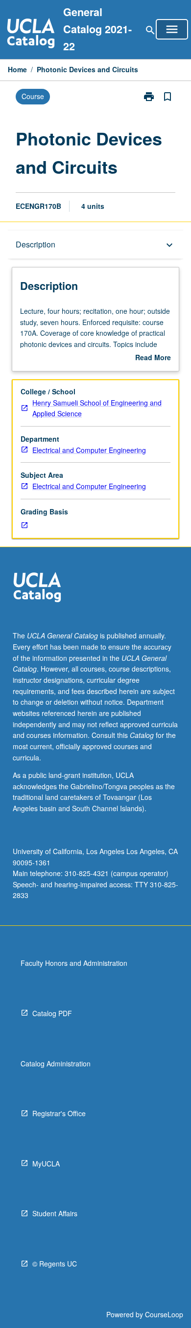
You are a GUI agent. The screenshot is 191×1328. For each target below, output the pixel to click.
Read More (153, 357)
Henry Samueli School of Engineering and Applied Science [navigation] (97, 408)
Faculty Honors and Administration (74, 963)
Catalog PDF (52, 1013)
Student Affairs (54, 1213)
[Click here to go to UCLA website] (37, 588)
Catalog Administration (56, 1063)
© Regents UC (54, 1263)
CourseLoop (164, 1314)
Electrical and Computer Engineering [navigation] (89, 450)
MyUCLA (46, 1163)
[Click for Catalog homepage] (30, 34)
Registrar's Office (59, 1113)
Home (17, 69)
